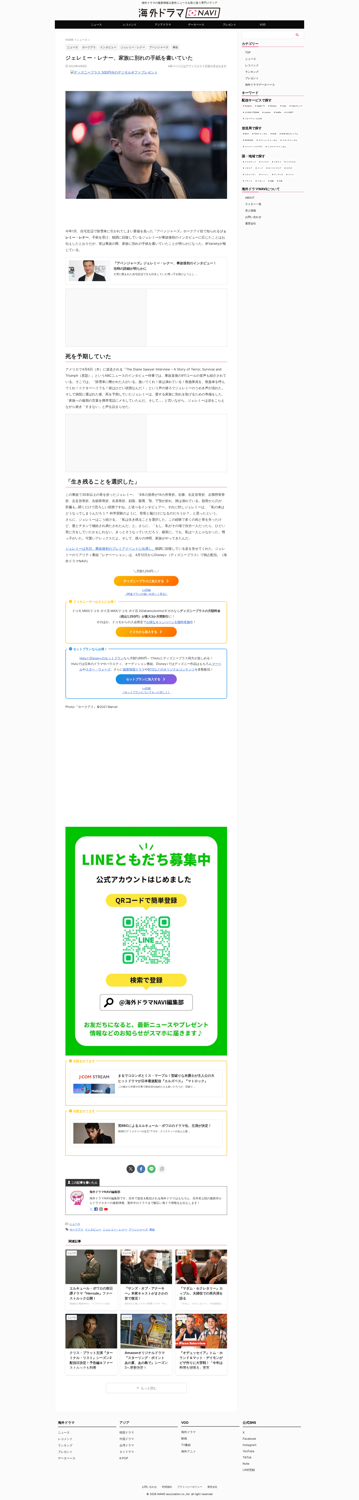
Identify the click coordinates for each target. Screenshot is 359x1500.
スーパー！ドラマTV (253, 146)
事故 (175, 47)
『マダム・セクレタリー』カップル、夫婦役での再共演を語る (201, 1293)
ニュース (96, 24)
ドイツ (291, 174)
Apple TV (261, 106)
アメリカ (265, 162)
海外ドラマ (188, 1432)
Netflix (278, 112)
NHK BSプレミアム (290, 134)
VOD (263, 24)
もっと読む (148, 1388)
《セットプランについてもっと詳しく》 (146, 692)
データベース (196, 24)
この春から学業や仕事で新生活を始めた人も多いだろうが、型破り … (156, 1086)
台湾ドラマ (126, 1445)
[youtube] (106, 1209)
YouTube (248, 1451)
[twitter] (131, 1169)
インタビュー (108, 47)
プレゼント (229, 24)
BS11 (247, 134)
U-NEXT (290, 112)
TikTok (247, 1457)
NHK (274, 134)
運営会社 (250, 223)
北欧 (272, 181)
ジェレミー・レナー (133, 47)
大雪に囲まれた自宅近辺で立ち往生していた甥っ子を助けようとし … (155, 274)
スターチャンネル (289, 140)
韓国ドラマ (126, 1432)
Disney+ (273, 106)
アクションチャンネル (267, 140)
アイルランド (250, 162)
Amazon (248, 106)
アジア (124, 1422)
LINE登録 (249, 1470)
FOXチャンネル (260, 134)
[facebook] (141, 1169)
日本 (281, 181)
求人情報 (250, 210)
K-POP (123, 1458)
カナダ (289, 168)
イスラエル (291, 162)
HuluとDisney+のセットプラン (102, 658)
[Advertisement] (146, 767)
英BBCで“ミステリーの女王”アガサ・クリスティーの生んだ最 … (154, 1131)
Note (246, 1463)
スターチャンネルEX (253, 118)
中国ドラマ (126, 1439)
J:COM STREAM (252, 112)
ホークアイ (89, 47)
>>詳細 (146, 590)
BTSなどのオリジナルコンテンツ (171, 669)
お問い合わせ (253, 217)
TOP (248, 52)
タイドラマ (126, 1451)
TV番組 (186, 1445)
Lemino (267, 112)
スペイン (265, 174)
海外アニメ (188, 1451)
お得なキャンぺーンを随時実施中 (169, 622)
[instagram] (101, 1209)
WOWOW (249, 140)
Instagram (249, 1445)
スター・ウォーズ (98, 669)
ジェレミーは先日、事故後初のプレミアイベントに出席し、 (110, 548)
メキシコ (261, 181)
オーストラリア (274, 168)
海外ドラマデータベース (260, 84)
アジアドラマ (163, 24)
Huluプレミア (297, 106)
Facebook (249, 1438)
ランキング (252, 71)
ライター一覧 (253, 204)
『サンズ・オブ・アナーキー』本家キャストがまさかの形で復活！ (146, 1293)
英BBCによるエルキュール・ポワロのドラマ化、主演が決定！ (164, 1125)
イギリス (277, 162)
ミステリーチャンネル (276, 146)
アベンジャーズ (158, 47)
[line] (151, 1169)
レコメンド (129, 24)
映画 (184, 1438)
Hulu (284, 106)
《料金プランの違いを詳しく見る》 (146, 594)
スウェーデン (250, 174)
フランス (248, 181)
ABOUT (249, 197)
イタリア (248, 168)
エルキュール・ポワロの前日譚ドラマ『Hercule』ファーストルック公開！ (91, 1293)
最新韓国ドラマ (134, 669)
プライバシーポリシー (189, 1486)
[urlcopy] (162, 1169)
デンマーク (278, 174)
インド (260, 168)
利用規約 (167, 1486)
